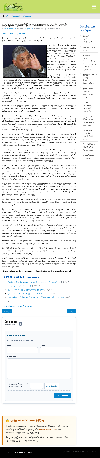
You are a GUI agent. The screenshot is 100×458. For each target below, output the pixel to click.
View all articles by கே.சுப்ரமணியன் (18, 306)
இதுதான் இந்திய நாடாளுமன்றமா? (89, 48)
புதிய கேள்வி (51, 385)
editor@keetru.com (47, 429)
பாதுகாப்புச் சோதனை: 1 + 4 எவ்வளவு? (18, 385)
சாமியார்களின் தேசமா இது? (88, 156)
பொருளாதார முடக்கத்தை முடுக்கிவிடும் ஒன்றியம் (88, 134)
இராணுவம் (22, 33)
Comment (12, 356)
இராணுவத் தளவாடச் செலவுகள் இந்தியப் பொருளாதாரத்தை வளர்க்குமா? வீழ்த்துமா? (90, 62)
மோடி (4, 33)
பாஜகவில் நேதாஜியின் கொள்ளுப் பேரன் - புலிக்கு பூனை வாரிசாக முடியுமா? (36, 297)
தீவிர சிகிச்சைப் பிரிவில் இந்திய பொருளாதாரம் (89, 147)
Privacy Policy (20, 452)
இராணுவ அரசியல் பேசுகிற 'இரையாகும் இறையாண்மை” (90, 78)
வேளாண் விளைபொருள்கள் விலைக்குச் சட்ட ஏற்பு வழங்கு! (89, 106)
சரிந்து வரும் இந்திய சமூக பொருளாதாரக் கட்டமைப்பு (88, 120)
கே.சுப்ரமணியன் (10, 28)
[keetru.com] (13, 6)
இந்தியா (12, 33)
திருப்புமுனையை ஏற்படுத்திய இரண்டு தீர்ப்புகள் (26, 289)
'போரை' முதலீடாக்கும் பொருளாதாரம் (88, 39)
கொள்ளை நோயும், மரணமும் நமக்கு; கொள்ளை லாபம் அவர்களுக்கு (33, 282)
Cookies (30, 452)
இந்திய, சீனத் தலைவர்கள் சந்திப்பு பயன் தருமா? (88, 92)
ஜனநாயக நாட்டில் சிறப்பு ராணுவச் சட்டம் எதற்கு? (26, 293)
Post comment (62, 395)
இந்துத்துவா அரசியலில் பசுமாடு (20, 286)
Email (43, 345)
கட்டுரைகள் (29, 28)
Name (10, 345)
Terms (10, 452)
